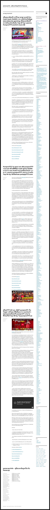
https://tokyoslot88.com (39, 39)
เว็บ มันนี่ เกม (38, 397)
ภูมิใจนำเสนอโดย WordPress (18, 506)
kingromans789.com (39, 191)
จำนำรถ (37, 348)
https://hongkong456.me (39, 61)
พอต (37, 360)
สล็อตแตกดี (38, 384)
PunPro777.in (4, 494)
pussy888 (37, 30)
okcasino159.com (39, 229)
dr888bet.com (38, 151)
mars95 (38, 212)
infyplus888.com (39, 177)
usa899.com (38, 328)
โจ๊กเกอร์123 (37, 22)
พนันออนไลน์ (38, 359)
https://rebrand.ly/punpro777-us (18, 451)
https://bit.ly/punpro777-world (17, 147)
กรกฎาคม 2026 (38, 410)
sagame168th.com (5, 481)
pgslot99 (38, 245)
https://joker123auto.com (39, 50)
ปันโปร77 (20, 447)
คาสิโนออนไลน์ (6, 484)
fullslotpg (37, 451)
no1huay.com (7, 477)
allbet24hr (38, 117)
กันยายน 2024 (38, 428)
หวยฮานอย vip (38, 389)
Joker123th (6, 490)
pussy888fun (38, 259)
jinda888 (38, 182)
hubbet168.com (39, 174)
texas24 (38, 308)
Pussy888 (8, 494)
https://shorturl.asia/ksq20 (16, 287)
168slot (37, 100)
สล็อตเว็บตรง (37, 26)
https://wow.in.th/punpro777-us (17, 453)
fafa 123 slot (38, 155)
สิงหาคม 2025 (38, 419)
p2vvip (37, 231)
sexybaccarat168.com (5, 482)
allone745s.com (39, 118)
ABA (5, 474)
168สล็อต (38, 101)
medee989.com (39, 213)
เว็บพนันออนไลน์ (5, 487)
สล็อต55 (38, 369)
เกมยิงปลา (6, 486)
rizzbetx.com (38, 266)
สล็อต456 (38, 368)
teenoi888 (38, 306)
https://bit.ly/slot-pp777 (15, 278)
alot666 (38, 120)
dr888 (37, 150)
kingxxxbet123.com (39, 192)
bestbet (37, 131)
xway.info (38, 342)
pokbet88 (38, 249)
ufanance (38, 323)
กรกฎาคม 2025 (38, 420)
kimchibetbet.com (39, 189)
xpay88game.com (39, 341)
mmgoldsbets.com (39, 219)
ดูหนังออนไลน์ (37, 59)
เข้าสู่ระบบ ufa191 (39, 393)
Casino (6, 475)
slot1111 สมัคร (39, 458)
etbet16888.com (39, 154)
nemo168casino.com (39, 225)
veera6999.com (39, 331)
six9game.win (38, 285)
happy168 (43, 451)
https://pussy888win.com (39, 52)
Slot (3, 483)
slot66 (37, 25)
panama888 (38, 232)
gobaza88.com (38, 168)
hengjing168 (38, 171)
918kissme (38, 111)
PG (3, 478)
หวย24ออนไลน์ (38, 388)
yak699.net (38, 343)
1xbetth (37, 34)
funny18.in (38, 163)
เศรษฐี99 (38, 401)
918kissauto (38, 110)
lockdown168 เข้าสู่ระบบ (39, 200)
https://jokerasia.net (38, 41)
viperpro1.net (38, 335)
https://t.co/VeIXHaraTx (17, 289)
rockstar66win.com (39, 268)
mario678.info (38, 211)
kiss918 (37, 36)
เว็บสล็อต (38, 400)
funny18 (37, 35)
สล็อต (23, 218)
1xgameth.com (38, 105)
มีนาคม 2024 (38, 433)
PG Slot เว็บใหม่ (38, 237)
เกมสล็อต (38, 392)
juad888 (38, 186)
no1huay (4, 477)
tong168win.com (39, 312)
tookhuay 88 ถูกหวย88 (39, 313)
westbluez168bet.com (39, 338)
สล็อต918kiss (38, 374)
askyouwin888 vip (39, 122)
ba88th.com (38, 125)
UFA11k (37, 317)
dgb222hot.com (39, 149)
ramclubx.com (38, 261)
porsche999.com (39, 250)
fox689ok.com (38, 159)
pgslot (37, 55)
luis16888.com (38, 203)
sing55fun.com (38, 284)
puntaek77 (38, 257)
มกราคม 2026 (38, 415)
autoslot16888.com (39, 124)
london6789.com (39, 201)
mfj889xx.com (38, 217)
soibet (37, 294)
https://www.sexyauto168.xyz (39, 31)
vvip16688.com (38, 337)
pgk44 (37, 241)
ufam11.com (38, 322)
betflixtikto (38, 132)
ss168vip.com (38, 298)
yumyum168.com (39, 344)
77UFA (37, 106)
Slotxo (8, 483)
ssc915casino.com (39, 299)
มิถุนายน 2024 (38, 430)
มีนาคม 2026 (38, 413)
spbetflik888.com (39, 295)
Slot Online (5, 483)
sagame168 (38, 272)
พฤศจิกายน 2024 (39, 426)
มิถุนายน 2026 (38, 411)
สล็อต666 (38, 371)
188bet (37, 102)
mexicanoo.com (39, 216)
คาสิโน (4, 484)
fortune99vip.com (39, 158)
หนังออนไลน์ (38, 386)
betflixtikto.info (39, 133)
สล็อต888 (40, 463)
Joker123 (4, 490)
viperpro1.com (38, 334)
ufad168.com (38, 321)
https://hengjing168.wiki (39, 23)
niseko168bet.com (39, 226)
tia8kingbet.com (39, 310)
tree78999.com (39, 315)
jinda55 (38, 181)
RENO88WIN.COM (39, 263)
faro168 (38, 156)
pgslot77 (38, 243)
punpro (37, 253)
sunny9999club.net (39, 304)
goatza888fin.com (39, 167)
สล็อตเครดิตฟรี (19, 69)
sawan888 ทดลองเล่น (39, 274)
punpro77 (13, 331)
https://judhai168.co (38, 27)
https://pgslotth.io (38, 37)
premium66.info (39, 252)
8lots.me (38, 108)
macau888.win (38, 209)
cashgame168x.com (39, 144)
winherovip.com (39, 340)
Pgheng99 (38, 239)
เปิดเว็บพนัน (38, 396)
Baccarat (4, 475)
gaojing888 (38, 165)
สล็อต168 (45, 462)
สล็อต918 (38, 373)
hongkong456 (38, 173)
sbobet (37, 276)
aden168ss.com (39, 115)
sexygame (38, 281)
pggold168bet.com (39, 238)
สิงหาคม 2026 (38, 409)
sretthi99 (38, 297)
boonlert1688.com (39, 140)
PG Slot (5, 478)
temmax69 (38, 307)
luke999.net (38, 204)
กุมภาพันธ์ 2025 (38, 424)
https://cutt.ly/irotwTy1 (15, 285)
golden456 (38, 169)
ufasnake (38, 325)
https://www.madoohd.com (39, 48)
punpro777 (20, 44)
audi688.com (38, 123)
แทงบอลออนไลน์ (38, 402)
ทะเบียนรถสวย (38, 352)
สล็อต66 (38, 370)
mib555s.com (38, 218)
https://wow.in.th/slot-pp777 (16, 283)
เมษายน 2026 (38, 412)
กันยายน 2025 (38, 418)
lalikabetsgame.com (39, 194)
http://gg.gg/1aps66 (16, 460)
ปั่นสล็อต (38, 357)
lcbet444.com (38, 195)
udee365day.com (39, 316)
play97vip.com (38, 248)
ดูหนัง (36, 58)
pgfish (37, 455)
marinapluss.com (39, 210)
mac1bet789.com (39, 207)
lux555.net (38, 205)
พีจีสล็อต (38, 361)
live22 (36, 57)
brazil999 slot (38, 141)
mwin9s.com (38, 223)
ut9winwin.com (39, 330)
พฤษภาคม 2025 (38, 421)
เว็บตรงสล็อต (38, 398)
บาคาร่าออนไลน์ (6, 498)
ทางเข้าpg (38, 353)
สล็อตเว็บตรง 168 (38, 382)
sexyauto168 (38, 279)
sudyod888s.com (39, 302)
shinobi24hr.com (39, 283)
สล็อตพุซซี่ (38, 378)
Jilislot (37, 180)
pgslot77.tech (4, 479)
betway (37, 135)
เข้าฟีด (37, 441)
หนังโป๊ (37, 387)
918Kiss (4, 474)
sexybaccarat (37, 53)
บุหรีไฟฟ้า (38, 356)
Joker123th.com (39, 185)
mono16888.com (39, 220)
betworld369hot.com (39, 137)
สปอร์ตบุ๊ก (38, 364)
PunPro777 (4, 178)
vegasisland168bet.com (39, 332)
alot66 (37, 119)
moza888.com (38, 221)
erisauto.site (38, 153)
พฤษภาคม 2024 (38, 431)
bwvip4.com (38, 142)
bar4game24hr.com (39, 129)
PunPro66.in (7, 492)
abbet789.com (38, 113)
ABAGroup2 (7, 474)
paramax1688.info (39, 234)
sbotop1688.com (39, 277)
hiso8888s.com (38, 172)
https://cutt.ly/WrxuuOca (16, 156)
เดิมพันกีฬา (38, 395)
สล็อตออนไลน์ (38, 380)
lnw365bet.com (39, 198)
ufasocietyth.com (39, 326)
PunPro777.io (38, 256)
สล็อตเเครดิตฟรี (38, 383)
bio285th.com (38, 138)
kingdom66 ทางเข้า (39, 190)
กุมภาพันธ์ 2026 (38, 414)
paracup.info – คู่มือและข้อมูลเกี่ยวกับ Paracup (15, 6)
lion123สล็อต (38, 196)
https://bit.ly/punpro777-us (17, 449)
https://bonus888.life (38, 28)
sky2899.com (38, 286)
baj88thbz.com (38, 128)
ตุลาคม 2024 (38, 427)
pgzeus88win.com (39, 247)
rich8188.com (38, 265)
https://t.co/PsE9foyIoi (15, 158)
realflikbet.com (38, 262)
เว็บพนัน (8, 486)
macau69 (38, 208)
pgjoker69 (38, 240)
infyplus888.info (39, 178)
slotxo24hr (37, 32)
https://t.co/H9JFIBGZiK (15, 458)
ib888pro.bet (38, 176)
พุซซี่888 (38, 362)
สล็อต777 (4, 179)
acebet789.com (38, 114)
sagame (37, 49)
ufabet (37, 320)
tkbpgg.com (38, 311)
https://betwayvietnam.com (39, 40)
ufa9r (37, 319)
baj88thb (38, 127)
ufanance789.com (39, 324)
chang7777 (38, 147)
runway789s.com (39, 270)
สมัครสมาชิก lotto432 (39, 365)
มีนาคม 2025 (38, 423)
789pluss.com (38, 107)
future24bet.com (39, 164)
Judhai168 (38, 187)
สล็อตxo (38, 377)
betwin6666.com (39, 136)
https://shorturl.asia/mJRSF (16, 154)
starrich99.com (39, 301)
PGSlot (7, 478)
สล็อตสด (38, 379)
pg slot (37, 54)
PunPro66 (8, 479)
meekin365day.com (39, 214)
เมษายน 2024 (38, 432)
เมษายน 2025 (38, 422)
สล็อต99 (38, 375)
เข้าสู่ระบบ (38, 440)
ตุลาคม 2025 (38, 417)
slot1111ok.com (38, 289)
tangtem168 (41, 459)
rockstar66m (38, 267)
